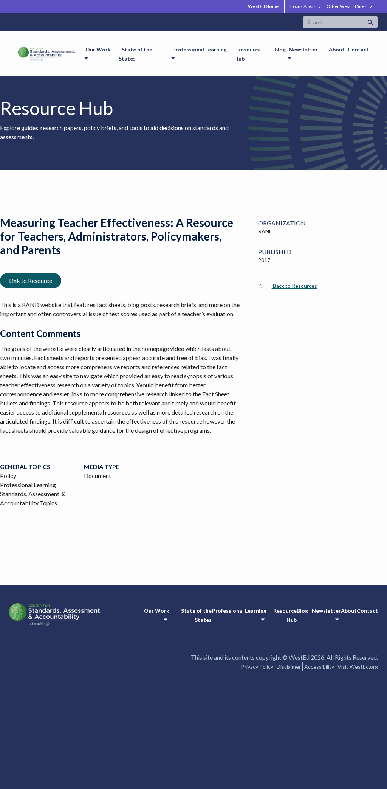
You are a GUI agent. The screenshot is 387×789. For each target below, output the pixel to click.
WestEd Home (263, 6)
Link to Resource (30, 280)
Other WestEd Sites (347, 6)
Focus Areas (303, 6)
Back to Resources (294, 286)
